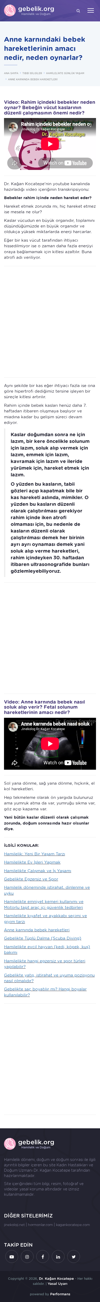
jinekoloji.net (14, 1225)
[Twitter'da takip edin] (73, 1256)
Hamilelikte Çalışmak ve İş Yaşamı (37, 870)
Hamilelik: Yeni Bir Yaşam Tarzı (34, 854)
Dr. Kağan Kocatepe (52, 1170)
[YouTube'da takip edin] (11, 1256)
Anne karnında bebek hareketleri (37, 930)
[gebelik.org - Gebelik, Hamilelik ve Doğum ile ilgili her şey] (29, 10)
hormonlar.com (40, 1225)
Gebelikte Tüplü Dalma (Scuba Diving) (42, 938)
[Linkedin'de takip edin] (58, 1256)
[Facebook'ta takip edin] (42, 1256)
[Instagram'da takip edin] (27, 1256)
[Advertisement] (50, 322)
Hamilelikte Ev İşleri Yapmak (32, 862)
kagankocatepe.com (73, 1225)
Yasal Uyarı (57, 1284)
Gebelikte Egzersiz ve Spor (31, 879)
